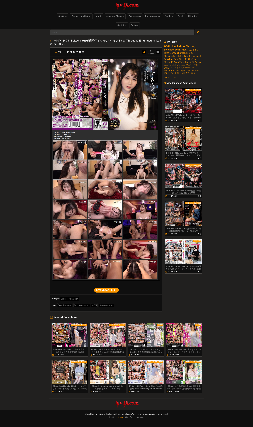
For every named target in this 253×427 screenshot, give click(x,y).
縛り (181, 59)
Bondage (169, 49)
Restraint (168, 71)
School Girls (188, 68)
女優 (192, 62)
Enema (198, 62)
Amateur (176, 71)
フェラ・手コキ (193, 65)
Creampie (168, 65)
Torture (134, 25)
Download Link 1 (106, 290)
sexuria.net (139, 417)
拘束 (183, 71)
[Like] (144, 52)
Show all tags (170, 77)
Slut (172, 73)
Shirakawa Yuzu (106, 305)
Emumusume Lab (81, 305)
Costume (190, 71)
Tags (131, 417)
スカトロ (192, 49)
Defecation (176, 53)
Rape (183, 49)
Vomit (99, 16)
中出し (187, 59)
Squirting (121, 25)
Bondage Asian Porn (69, 299)
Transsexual (195, 56)
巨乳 (175, 65)
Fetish (180, 16)
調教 (166, 53)
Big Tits (184, 56)
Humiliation (178, 46)
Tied (194, 59)
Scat (177, 49)
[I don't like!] (158, 52)
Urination (192, 16)
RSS (126, 417)
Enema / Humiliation (81, 16)
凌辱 (185, 53)
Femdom (168, 16)
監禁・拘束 (180, 73)
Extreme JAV (135, 16)
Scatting (62, 16)
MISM (94, 305)
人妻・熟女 (190, 73)
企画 (190, 53)
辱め (197, 71)
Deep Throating (64, 305)
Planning (168, 56)
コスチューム (177, 68)
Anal (167, 46)
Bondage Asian (152, 16)
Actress (181, 65)
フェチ (167, 68)
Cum (176, 59)
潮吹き (167, 73)
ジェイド (168, 62)
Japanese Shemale (115, 16)
